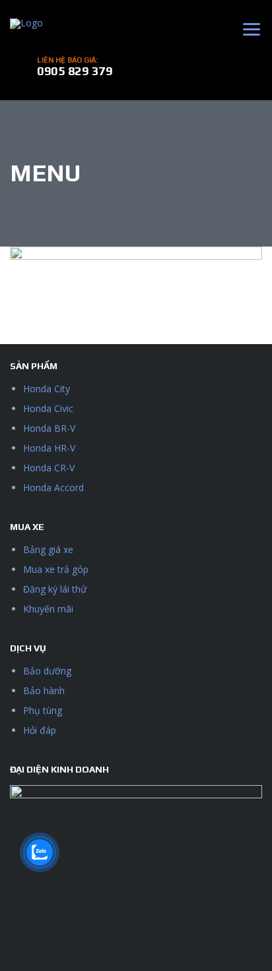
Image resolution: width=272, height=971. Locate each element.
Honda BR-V (49, 428)
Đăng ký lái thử (54, 589)
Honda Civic (48, 408)
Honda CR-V (49, 467)
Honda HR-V (49, 448)
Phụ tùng (42, 710)
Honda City (46, 388)
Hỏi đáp (39, 730)
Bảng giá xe (48, 549)
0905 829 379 (74, 71)
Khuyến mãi (48, 609)
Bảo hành (44, 690)
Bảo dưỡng (47, 670)
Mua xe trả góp (55, 569)
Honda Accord (53, 487)
